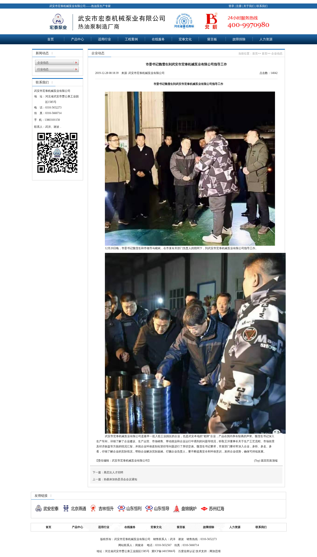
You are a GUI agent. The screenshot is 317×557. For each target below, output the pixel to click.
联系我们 (262, 6)
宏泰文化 (185, 39)
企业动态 (43, 62)
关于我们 (249, 6)
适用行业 (104, 39)
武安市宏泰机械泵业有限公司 (146, 73)
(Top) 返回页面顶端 (266, 460)
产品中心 (77, 39)
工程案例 (131, 39)
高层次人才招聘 (113, 472)
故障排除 (239, 39)
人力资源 (265, 39)
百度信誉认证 (186, 551)
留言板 (212, 39)
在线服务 (158, 39)
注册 (239, 6)
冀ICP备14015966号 (163, 551)
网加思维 (215, 551)
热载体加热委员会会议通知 (120, 479)
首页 (50, 39)
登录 (231, 6)
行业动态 (43, 69)
